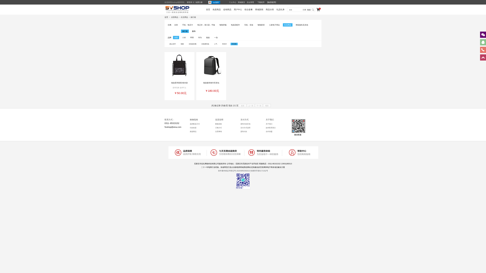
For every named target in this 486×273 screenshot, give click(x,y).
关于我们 (269, 124)
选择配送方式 (195, 124)
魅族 (309, 10)
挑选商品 (193, 131)
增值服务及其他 (302, 25)
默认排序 (173, 44)
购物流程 (218, 124)
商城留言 (241, 2)
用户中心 (238, 9)
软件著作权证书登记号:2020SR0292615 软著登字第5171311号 (243, 171)
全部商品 (174, 17)
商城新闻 (259, 9)
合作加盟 (269, 131)
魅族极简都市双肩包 (211, 83)
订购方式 (218, 128)
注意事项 (218, 131)
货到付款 (243, 131)
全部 (176, 25)
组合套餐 (249, 9)
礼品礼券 (280, 9)
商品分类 (270, 9)
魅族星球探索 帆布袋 (179, 83)
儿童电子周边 (274, 25)
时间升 (224, 44)
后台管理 (250, 2)
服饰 (194, 31)
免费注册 (198, 2)
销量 (182, 44)
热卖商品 (217, 9)
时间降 (234, 44)
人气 (215, 44)
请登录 (189, 2)
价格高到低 (205, 44)
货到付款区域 (245, 124)
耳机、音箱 (248, 25)
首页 (208, 9)
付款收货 (193, 128)
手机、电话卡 (187, 25)
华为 (200, 38)
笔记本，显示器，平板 (206, 25)
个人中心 (232, 2)
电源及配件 (235, 25)
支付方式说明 (245, 128)
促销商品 (227, 9)
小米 (304, 10)
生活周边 (184, 17)
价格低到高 (192, 44)
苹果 (192, 38)
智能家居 (261, 25)
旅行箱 (193, 17)
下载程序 (261, 2)
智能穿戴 (223, 25)
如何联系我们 (271, 128)
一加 (216, 38)
